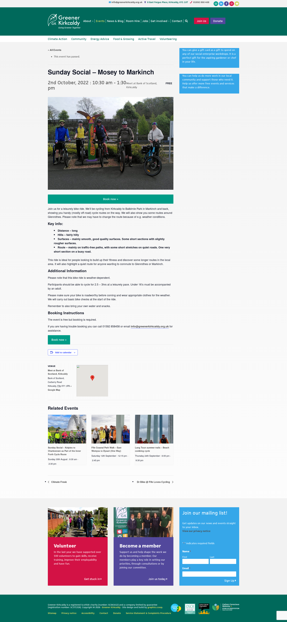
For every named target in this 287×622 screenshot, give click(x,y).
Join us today (157, 579)
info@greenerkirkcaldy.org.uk (127, 2)
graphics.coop (155, 607)
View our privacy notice (196, 531)
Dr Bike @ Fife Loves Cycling (154, 482)
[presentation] (67, 429)
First (184, 557)
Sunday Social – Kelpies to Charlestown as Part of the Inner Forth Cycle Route (64, 451)
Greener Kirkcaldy (64, 20)
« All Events (54, 50)
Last (212, 557)
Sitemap (52, 613)
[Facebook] (226, 3)
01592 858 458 (201, 2)
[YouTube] (237, 3)
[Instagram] (231, 3)
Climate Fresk (59, 482)
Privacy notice (68, 613)
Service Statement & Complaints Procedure (148, 613)
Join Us (201, 21)
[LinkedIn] (221, 3)
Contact (104, 613)
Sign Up (229, 580)
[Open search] (186, 21)
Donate (218, 21)
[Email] (216, 3)
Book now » (110, 199)
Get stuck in (92, 579)
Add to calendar (63, 352)
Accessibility (87, 613)
